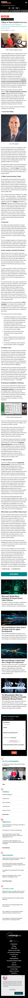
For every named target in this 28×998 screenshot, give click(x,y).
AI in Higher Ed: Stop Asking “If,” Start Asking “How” (13, 870)
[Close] (22, 976)
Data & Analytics (6, 802)
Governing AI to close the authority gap (12, 830)
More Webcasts (6, 847)
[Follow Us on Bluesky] (13, 8)
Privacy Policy (13, 737)
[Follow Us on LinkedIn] (9, 8)
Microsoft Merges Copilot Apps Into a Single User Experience (13, 661)
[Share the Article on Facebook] (2, 16)
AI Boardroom (14, 944)
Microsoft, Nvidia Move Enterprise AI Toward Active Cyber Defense (12, 598)
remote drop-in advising (7, 389)
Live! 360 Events (14, 954)
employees (4, 203)
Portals (5, 792)
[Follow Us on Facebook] (15, 8)
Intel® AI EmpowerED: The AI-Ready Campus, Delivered (13, 898)
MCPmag (14, 956)
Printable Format (16, 569)
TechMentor (14, 973)
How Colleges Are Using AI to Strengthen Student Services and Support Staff (12, 919)
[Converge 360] (14, 935)
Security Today (14, 969)
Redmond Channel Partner (14, 967)
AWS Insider (14, 948)
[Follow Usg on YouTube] (17, 8)
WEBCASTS (6, 822)
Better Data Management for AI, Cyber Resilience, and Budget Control (11, 876)
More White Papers (7, 881)
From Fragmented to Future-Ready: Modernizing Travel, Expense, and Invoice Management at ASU (12, 835)
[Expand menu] (26, 3)
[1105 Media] (14, 941)
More (3, 784)
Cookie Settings (12, 989)
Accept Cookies (19, 993)
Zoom (17, 168)
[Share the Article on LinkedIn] (5, 16)
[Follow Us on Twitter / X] (11, 8)
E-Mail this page (6, 569)
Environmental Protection (14, 952)
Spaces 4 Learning (14, 971)
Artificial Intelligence (7, 794)
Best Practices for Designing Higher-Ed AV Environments (12, 905)
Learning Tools (6, 806)
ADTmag (14, 946)
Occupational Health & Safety (14, 960)
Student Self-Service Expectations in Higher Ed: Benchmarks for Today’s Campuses (13, 858)
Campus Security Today (14, 950)
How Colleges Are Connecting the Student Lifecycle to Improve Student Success (12, 912)
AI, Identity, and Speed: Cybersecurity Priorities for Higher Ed (13, 764)
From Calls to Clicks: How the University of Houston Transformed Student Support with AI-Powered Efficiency (13, 865)
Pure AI (14, 962)
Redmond (14, 965)
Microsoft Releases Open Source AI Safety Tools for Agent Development (14, 629)
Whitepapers (7, 855)
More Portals (5, 814)
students (15, 201)
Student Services (6, 810)
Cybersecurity (5, 798)
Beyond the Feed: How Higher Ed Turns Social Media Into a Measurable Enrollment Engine (13, 892)
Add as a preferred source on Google (8, 5)
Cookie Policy (5, 986)
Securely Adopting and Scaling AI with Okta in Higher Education (13, 825)
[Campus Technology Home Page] (6, 3)
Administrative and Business (7, 19)
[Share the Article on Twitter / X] (8, 16)
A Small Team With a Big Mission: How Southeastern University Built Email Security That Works (13, 842)
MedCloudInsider (14, 958)
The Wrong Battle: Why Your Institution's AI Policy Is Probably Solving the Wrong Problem (14, 697)
